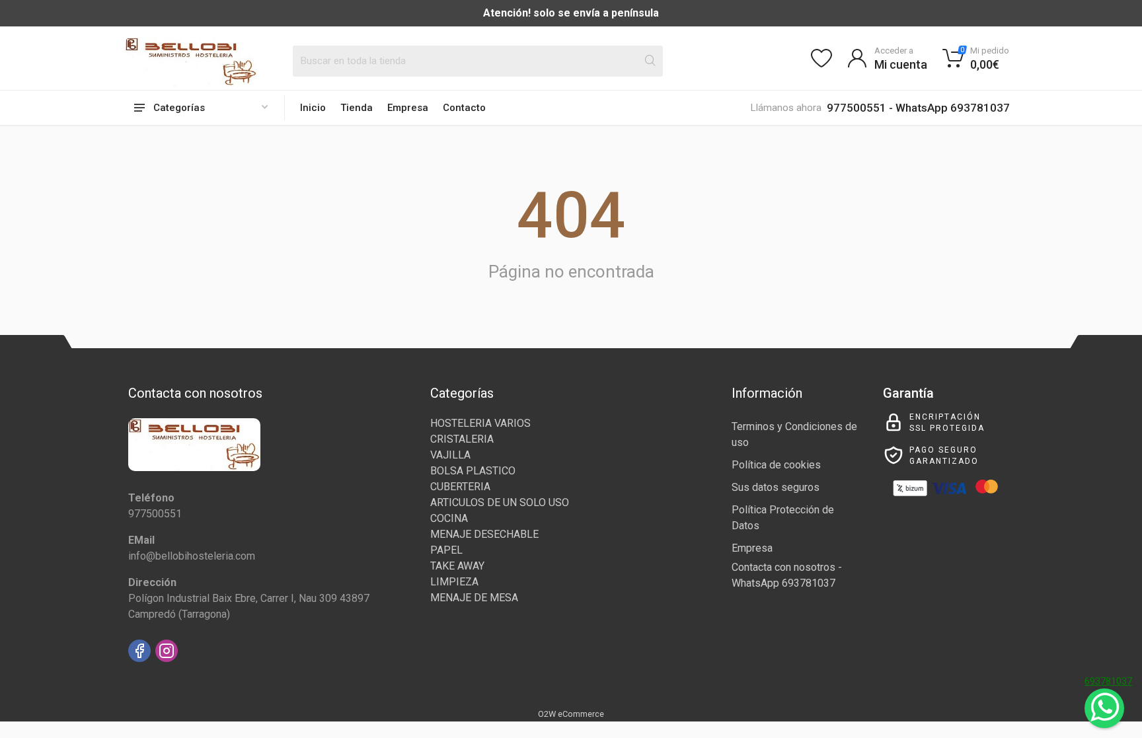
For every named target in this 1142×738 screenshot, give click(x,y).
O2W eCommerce (571, 714)
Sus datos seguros (775, 487)
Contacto (464, 108)
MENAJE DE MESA (474, 597)
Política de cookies (776, 465)
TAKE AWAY (457, 566)
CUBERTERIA (460, 486)
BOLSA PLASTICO (472, 470)
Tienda (356, 108)
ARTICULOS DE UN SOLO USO (499, 502)
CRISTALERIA (462, 439)
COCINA (449, 518)
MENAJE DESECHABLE (484, 534)
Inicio (313, 108)
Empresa (407, 108)
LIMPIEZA (454, 581)
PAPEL (446, 550)
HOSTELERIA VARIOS (480, 423)
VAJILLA (450, 455)
